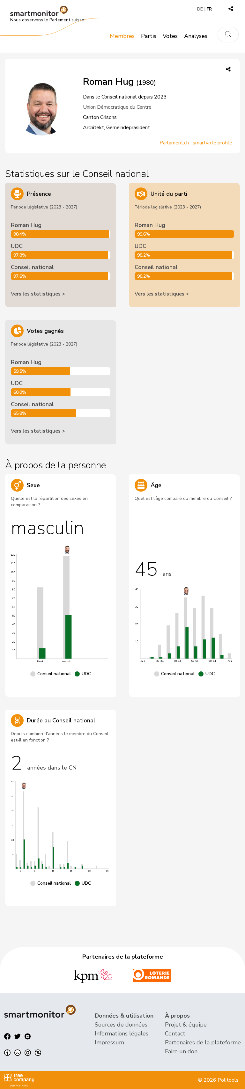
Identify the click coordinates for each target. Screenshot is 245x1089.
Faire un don (181, 1051)
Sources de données (121, 1024)
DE (200, 9)
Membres (122, 36)
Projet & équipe (186, 1024)
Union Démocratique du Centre (117, 107)
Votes (170, 36)
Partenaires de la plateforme (203, 1042)
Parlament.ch (174, 142)
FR (209, 9)
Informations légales (121, 1033)
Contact (175, 1033)
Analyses (195, 36)
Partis (148, 36)
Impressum (109, 1042)
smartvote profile (212, 142)
